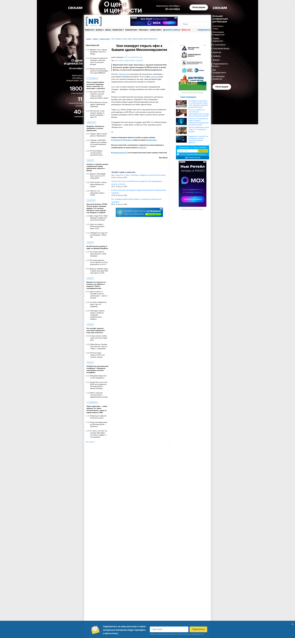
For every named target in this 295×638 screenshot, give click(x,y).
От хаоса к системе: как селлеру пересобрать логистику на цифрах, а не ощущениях (98, 434)
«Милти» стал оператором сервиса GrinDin (97, 193)
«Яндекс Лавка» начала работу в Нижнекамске (98, 135)
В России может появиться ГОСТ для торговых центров (97, 355)
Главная (88, 39)
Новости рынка (105, 39)
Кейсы (108, 30)
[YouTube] (198, 18)
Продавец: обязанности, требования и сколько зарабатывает (95, 128)
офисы (121, 60)
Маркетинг (118, 30)
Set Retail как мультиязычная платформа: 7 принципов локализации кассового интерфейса (97, 369)
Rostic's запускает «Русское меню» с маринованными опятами (99, 395)
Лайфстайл (156, 30)
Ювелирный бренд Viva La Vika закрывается (98, 377)
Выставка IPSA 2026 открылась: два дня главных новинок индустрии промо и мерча (99, 95)
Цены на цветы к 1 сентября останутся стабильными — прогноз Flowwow (98, 295)
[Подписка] (206, 18)
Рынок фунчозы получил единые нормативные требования (99, 104)
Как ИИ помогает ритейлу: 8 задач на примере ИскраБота (97, 247)
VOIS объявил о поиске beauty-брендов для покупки (98, 184)
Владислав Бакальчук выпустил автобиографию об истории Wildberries (99, 71)
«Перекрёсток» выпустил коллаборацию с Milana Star (99, 235)
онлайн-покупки (129, 60)
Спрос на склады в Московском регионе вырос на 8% (97, 226)
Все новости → (91, 442)
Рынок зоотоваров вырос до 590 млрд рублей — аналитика (99, 424)
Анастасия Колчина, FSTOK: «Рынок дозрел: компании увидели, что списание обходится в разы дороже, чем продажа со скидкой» (96, 208)
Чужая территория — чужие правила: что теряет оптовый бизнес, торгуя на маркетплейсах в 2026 (96, 409)
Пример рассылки (194, 157)
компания (154, 77)
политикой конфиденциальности (195, 154)
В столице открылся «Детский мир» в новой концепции (98, 254)
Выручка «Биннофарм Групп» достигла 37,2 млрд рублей (98, 176)
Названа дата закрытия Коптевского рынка (98, 417)
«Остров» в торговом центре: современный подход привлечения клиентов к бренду (97, 167)
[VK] (187, 18)
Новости (89, 30)
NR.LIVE (187, 30)
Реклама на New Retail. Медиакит (193, 93)
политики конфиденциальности (193, 634)
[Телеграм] (182, 18)
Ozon (116, 60)
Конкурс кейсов (172, 30)
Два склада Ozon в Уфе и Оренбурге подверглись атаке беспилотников (99, 218)
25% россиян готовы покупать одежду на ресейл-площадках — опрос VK (97, 114)
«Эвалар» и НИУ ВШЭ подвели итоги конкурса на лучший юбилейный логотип (98, 143)
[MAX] (190, 18)
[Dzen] (194, 18)
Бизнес (100, 30)
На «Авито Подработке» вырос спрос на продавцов (98, 304)
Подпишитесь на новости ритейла (192, 147)
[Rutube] (202, 18)
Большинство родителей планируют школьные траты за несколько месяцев (98, 61)
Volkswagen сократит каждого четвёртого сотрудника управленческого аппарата (97, 315)
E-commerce (92, 78)
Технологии (131, 30)
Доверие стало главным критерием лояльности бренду (98, 52)
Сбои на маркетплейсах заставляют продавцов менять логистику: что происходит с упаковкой (95, 85)
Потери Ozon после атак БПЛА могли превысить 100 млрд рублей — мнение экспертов (98, 385)
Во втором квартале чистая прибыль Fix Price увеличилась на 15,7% (99, 262)
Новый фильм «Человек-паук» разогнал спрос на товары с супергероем (99, 346)
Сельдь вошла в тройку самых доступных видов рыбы (98, 338)
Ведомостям (124, 74)
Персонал (91, 122)
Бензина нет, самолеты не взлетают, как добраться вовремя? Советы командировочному (96, 285)
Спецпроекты (203, 30)
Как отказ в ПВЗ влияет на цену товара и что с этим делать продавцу (198, 129)
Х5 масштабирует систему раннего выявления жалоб (96, 153)
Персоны (144, 30)
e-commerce (139, 60)
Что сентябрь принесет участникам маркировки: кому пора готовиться (95, 330)
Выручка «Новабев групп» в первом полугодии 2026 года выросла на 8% (99, 271)
